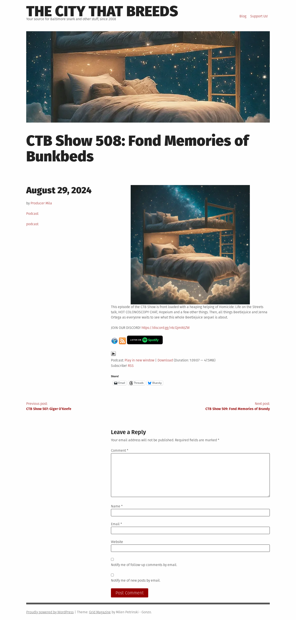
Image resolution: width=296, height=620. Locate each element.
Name (117, 506)
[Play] (113, 355)
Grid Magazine (100, 612)
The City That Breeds (102, 11)
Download (165, 360)
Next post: (237, 406)
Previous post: (48, 406)
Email (116, 524)
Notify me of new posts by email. (135, 580)
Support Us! (259, 16)
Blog (242, 16)
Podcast (32, 214)
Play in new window (139, 360)
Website (117, 542)
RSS (131, 366)
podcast (32, 224)
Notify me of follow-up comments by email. (144, 565)
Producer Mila (41, 203)
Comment (119, 450)
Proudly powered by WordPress (50, 612)
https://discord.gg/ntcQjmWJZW (165, 328)
